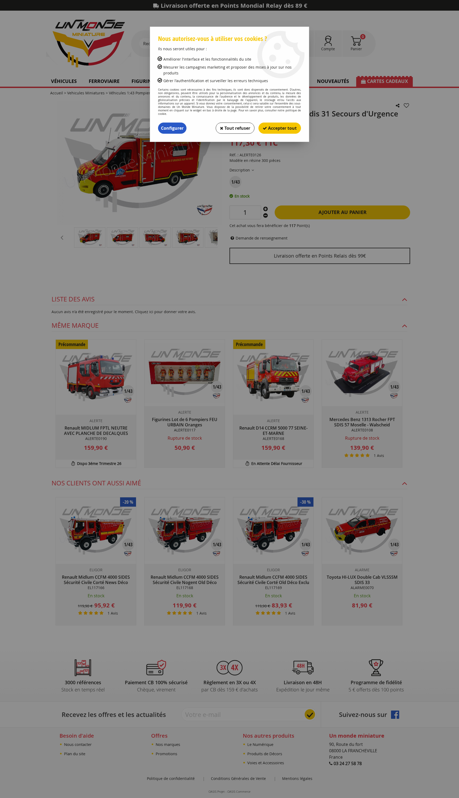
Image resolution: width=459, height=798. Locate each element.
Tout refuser (236, 128)
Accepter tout (282, 128)
